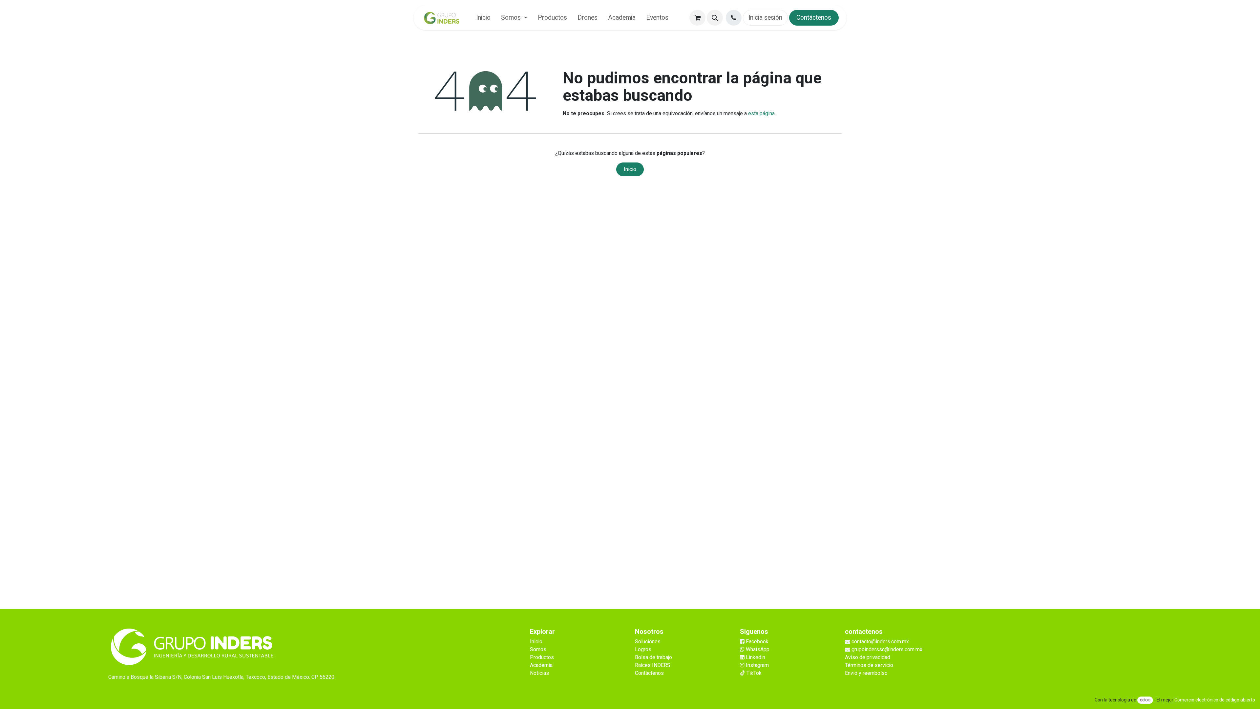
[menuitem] (483, 17)
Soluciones (648, 641)
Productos (542, 657)
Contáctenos (813, 17)
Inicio (630, 169)
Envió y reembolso (866, 673)
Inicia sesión (765, 17)
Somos (538, 649)
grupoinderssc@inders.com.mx (886, 649)
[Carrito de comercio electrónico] (697, 18)
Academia (541, 665)
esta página (761, 113)
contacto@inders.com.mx (880, 641)
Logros (643, 649)
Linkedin (755, 657)
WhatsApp (757, 649)
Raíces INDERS (652, 665)
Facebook (757, 641)
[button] (715, 18)
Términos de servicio (869, 665)
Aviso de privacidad (867, 657)
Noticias (539, 673)
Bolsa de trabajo (653, 657)
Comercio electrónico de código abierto (1214, 699)
